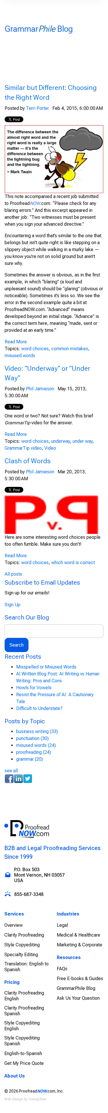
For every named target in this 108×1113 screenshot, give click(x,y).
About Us (14, 1076)
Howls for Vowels (34, 687)
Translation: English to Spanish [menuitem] (26, 966)
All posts (13, 574)
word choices (35, 348)
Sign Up (12, 604)
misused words (20, 355)
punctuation (32, 738)
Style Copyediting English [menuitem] (22, 1025)
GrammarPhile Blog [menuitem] (76, 988)
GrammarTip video (23, 448)
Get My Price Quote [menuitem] (24, 1063)
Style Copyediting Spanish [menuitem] (22, 1040)
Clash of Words (28, 461)
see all (11, 770)
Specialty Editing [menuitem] (21, 954)
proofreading (33, 752)
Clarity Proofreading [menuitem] (24, 935)
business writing (37, 731)
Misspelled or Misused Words (46, 667)
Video (50, 448)
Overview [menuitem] (13, 925)
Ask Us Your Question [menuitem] (78, 998)
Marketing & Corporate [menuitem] (79, 945)
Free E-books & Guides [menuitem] (80, 978)
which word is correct (73, 562)
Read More (16, 341)
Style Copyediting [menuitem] (22, 945)
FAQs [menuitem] (62, 968)
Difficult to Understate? (39, 708)
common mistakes (69, 348)
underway (60, 441)
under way (82, 441)
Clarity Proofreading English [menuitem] (24, 995)
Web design (13, 1099)
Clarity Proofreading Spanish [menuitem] (24, 1010)
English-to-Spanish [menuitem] (23, 1053)
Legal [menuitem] (62, 925)
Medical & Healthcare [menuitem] (78, 935)
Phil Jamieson (40, 388)
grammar (29, 759)
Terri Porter (37, 108)
